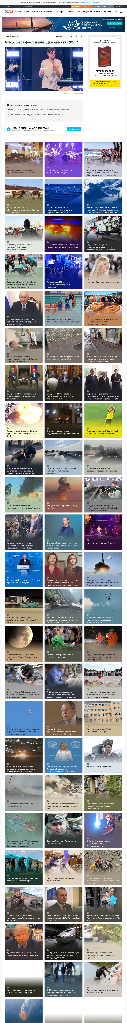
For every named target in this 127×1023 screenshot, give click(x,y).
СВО (26, 12)
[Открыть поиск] (116, 11)
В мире (60, 12)
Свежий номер (26, 6)
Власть (18, 12)
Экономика (36, 12)
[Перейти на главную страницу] (9, 11)
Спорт (97, 12)
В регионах (49, 12)
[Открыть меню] (121, 11)
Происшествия (73, 12)
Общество (87, 12)
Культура (106, 12)
